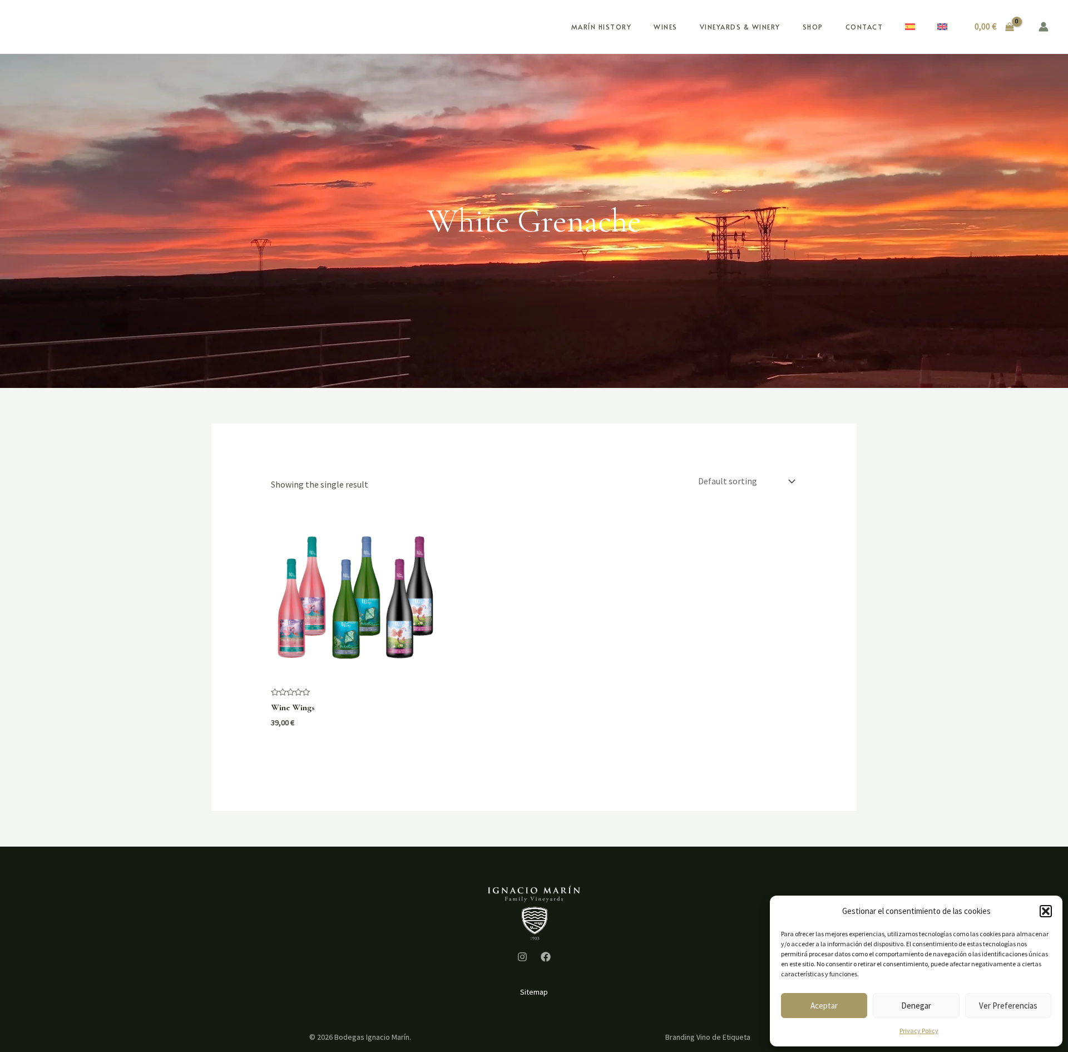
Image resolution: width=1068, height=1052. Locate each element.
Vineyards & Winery (740, 26)
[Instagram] (522, 957)
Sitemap (534, 992)
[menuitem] (910, 26)
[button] (1045, 911)
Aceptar (824, 1005)
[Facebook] (546, 957)
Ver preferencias (1008, 1005)
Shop (813, 26)
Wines (666, 26)
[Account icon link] (1044, 27)
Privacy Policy (918, 1030)
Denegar (916, 1005)
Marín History (601, 26)
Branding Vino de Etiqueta (707, 1037)
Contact (864, 26)
